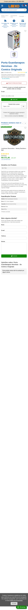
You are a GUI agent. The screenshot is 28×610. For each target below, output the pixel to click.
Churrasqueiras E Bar (13, 16)
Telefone (3, 236)
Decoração (21, 16)
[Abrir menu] (2, 6)
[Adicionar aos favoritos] (25, 31)
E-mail (3, 91)
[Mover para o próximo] (25, 123)
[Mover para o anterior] (22, 123)
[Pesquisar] (25, 9)
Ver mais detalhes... (6, 78)
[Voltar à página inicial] (14, 6)
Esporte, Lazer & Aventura (4, 16)
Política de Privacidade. (16, 600)
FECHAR (14, 603)
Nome (2, 224)
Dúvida (3, 241)
